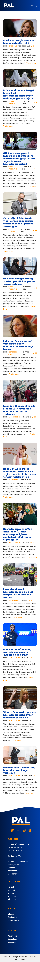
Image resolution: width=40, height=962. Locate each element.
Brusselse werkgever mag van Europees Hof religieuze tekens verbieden (19, 281)
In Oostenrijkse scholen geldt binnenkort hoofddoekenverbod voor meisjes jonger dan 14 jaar (19, 94)
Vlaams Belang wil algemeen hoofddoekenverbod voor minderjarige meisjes (19, 715)
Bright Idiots (20, 960)
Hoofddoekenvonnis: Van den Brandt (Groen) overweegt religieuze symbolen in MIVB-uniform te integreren (18, 534)
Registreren (13, 917)
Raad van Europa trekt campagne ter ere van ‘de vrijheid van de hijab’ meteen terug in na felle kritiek (20, 473)
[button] (36, 5)
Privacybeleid (13, 864)
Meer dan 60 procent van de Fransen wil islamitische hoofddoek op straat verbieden (19, 410)
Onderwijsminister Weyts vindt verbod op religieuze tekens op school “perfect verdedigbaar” (18, 222)
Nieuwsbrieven (14, 920)
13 (31, 600)
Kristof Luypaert (14, 543)
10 (35, 480)
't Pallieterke (13, 899)
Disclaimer (12, 874)
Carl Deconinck (14, 417)
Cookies (11, 867)
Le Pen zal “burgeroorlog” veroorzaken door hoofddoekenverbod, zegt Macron (18, 345)
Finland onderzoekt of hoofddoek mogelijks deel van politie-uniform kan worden (18, 593)
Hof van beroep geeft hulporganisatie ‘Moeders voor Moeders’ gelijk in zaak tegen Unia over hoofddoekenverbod (19, 159)
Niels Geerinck (13, 480)
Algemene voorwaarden (18, 861)
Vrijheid (11, 893)
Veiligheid (12, 896)
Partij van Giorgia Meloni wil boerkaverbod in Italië (19, 42)
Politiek (11, 887)
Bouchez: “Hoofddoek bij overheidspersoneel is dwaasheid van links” (17, 652)
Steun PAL (12, 939)
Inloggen (11, 914)
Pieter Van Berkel (14, 657)
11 (33, 543)
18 (36, 230)
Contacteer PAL (14, 856)
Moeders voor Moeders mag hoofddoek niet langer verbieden (19, 770)
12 (36, 353)
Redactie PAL (12, 46)
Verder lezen (31, 63)
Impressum (12, 871)
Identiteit (11, 890)
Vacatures (12, 942)
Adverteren (12, 936)
